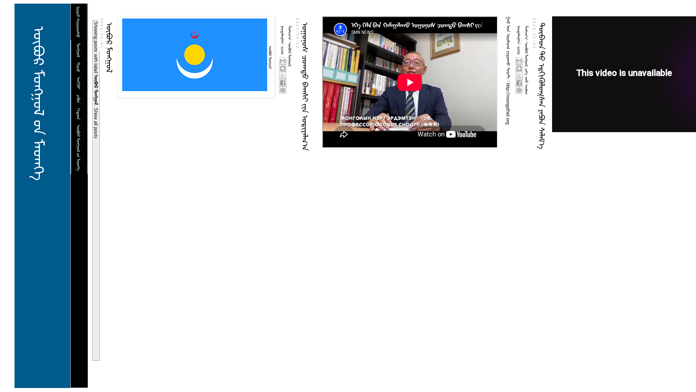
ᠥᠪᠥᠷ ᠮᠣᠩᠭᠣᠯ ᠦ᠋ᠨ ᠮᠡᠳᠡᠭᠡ (38, 103)
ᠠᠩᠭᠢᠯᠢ (78, 83)
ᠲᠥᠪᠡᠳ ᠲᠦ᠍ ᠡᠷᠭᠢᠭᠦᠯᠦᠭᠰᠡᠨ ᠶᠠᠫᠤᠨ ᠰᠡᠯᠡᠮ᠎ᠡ (541, 86)
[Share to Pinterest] (282, 90)
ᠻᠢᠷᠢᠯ (78, 67)
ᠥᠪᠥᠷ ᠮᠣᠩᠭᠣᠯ (108, 48)
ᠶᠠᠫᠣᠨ (78, 99)
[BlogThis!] (282, 68)
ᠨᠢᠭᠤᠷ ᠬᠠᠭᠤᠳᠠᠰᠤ (77, 22)
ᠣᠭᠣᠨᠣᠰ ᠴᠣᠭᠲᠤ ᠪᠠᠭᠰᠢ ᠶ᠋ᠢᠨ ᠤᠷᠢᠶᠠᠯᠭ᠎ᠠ (304, 87)
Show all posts (96, 123)
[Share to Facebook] (282, 82)
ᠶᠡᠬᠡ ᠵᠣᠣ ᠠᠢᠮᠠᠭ (526, 81)
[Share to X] (282, 75)
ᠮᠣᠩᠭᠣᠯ (78, 50)
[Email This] (282, 61)
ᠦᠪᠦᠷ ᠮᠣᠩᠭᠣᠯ (289, 54)
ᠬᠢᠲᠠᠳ (78, 114)
